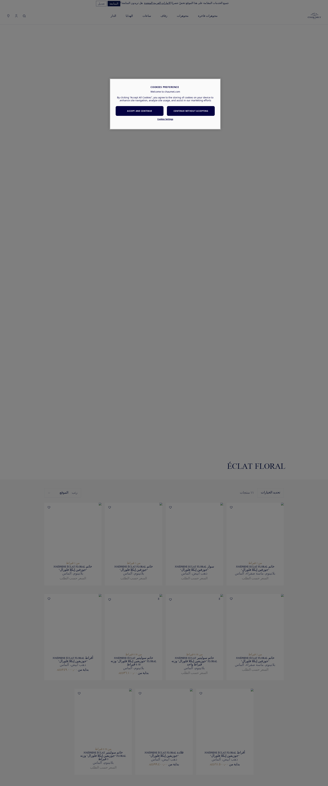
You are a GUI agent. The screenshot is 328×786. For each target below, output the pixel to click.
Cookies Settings (165, 119)
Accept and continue (139, 111)
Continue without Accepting (191, 111)
